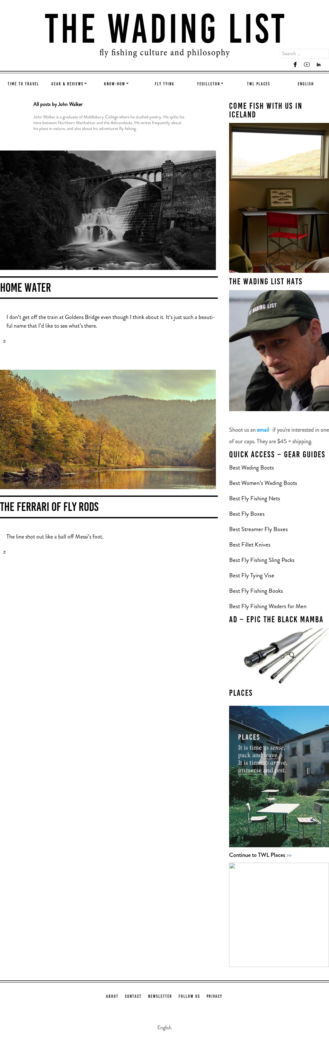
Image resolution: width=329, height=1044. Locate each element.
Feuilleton (208, 84)
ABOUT (112, 997)
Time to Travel (23, 84)
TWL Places (258, 84)
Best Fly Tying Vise (251, 575)
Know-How (114, 84)
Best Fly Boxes (247, 513)
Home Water (25, 288)
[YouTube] (307, 64)
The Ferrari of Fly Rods (49, 508)
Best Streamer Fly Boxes (258, 529)
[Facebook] (295, 64)
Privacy (214, 997)
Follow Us (189, 997)
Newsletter (160, 997)
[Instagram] (284, 64)
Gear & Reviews (67, 84)
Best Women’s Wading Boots (263, 483)
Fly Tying (164, 84)
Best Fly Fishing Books (256, 590)
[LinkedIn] (318, 64)
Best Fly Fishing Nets (254, 498)
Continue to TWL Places (260, 854)
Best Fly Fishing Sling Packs (262, 560)
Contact (133, 997)
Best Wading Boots (251, 467)
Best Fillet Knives (250, 544)
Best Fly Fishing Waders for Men (268, 606)
